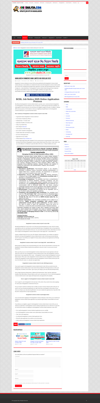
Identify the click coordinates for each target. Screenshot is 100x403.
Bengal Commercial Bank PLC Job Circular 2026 (37, 342)
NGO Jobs (42, 2)
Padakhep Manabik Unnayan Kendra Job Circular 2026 (32, 42)
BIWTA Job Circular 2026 (70, 86)
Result (67, 129)
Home (26, 2)
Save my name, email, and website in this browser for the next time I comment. (32, 383)
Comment (17, 356)
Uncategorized (69, 134)
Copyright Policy (68, 149)
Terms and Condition (69, 153)
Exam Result (68, 2)
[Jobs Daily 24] (27, 8)
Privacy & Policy (68, 151)
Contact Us (67, 146)
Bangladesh (61, 2)
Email (16, 373)
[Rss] (78, 3)
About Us (66, 144)
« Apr (75, 169)
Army (67, 104)
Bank (19, 47)
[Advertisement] (50, 23)
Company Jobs (48, 2)
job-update (18, 80)
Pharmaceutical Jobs (70, 127)
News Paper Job (69, 122)
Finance (67, 113)
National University (70, 120)
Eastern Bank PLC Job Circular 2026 (20, 342)
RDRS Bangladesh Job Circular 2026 (72, 96)
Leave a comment (40, 80)
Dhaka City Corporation (71, 111)
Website (16, 378)
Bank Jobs (37, 2)
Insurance (68, 118)
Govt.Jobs (31, 2)
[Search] (87, 3)
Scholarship (68, 131)
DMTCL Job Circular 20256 (70, 94)
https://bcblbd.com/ (27, 138)
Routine (74, 2)
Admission (55, 2)
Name (16, 369)
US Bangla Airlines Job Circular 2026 (72, 92)
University (68, 136)
